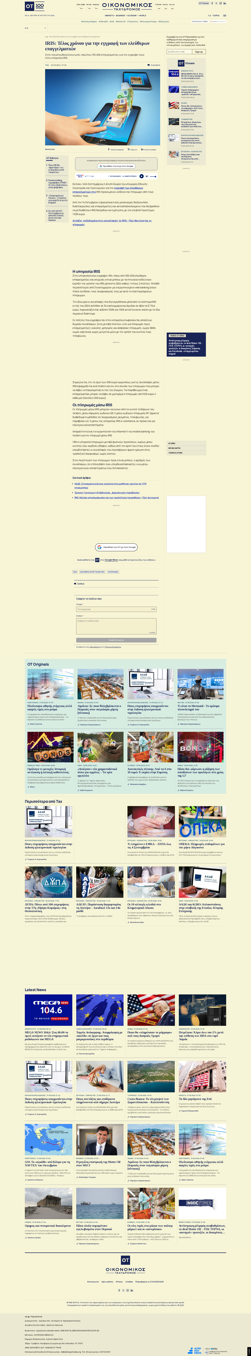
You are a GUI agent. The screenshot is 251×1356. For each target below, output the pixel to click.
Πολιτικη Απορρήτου (113, 647)
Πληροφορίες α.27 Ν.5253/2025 (149, 1281)
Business (120, 15)
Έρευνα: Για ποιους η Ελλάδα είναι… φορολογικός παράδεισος (107, 492)
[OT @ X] (216, 3)
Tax (50, 37)
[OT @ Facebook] (212, 3)
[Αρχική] (34, 6)
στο (109, 559)
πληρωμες (113, 572)
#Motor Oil (121, 21)
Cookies (129, 1281)
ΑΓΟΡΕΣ (171, 443)
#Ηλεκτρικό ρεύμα (148, 21)
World (142, 15)
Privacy (119, 1281)
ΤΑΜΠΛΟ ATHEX (175, 453)
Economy (132, 15)
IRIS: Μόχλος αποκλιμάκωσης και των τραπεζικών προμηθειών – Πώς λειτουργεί (117, 497)
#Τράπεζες (132, 21)
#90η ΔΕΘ (103, 21)
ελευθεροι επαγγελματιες (92, 572)
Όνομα (79, 604)
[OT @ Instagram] (220, 3)
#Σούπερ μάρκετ (89, 21)
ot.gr (46, 37)
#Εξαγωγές (163, 21)
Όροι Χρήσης (95, 647)
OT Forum (204, 3)
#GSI (111, 21)
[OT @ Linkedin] (224, 3)
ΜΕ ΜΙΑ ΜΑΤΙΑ (174, 448)
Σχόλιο (79, 616)
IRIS (75, 572)
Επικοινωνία (93, 1281)
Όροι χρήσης (107, 1281)
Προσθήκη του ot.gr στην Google (118, 166)
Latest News (35, 989)
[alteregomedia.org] (194, 1353)
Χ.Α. (26, 28)
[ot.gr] (127, 9)
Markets (109, 15)
